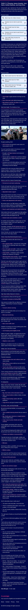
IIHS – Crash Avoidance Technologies (11, 566)
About (2, 601)
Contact (7, 601)
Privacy (13, 601)
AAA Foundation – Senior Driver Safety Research (14, 577)
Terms (17, 601)
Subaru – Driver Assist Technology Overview (13, 582)
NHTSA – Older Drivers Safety (10, 561)
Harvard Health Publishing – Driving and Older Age (14, 571)
